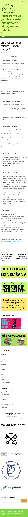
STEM (2, 377)
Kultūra (3, 359)
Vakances (3, 379)
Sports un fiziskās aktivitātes (8, 392)
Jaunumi (3, 357)
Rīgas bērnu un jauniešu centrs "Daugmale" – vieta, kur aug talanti (11, 23)
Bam (9, 514)
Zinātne (3, 397)
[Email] (26, 1)
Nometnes (3, 364)
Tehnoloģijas (4, 399)
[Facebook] (20, 1)
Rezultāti (3, 372)
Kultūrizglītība (4, 402)
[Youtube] (22, 1)
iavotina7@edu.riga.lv (6, 241)
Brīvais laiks (4, 354)
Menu (3, 36)
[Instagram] (24, 1)
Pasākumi (3, 367)
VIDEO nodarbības (5, 382)
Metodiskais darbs (5, 362)
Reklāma (3, 369)
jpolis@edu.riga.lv (17, 241)
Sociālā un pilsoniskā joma (7, 404)
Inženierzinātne (5, 394)
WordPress (3, 514)
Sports (2, 374)
